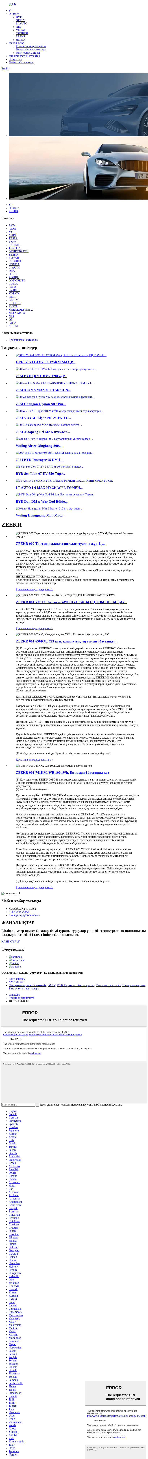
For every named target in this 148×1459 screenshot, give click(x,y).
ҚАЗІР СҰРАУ (10, 941)
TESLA (13, 238)
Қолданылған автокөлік (23, 339)
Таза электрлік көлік (108, 985)
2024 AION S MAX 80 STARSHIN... (43, 390)
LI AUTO (21, 23)
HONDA (14, 264)
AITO (12, 322)
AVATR (13, 306)
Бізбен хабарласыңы (21, 62)
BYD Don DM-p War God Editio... (42, 501)
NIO (18, 26)
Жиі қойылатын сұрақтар (24, 55)
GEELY (20, 20)
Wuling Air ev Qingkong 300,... (39, 446)
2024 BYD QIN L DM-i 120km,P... (41, 376)
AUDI (12, 235)
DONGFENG (17, 280)
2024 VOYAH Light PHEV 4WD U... (43, 418)
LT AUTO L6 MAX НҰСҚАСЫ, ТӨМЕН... (49, 488)
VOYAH (21, 29)
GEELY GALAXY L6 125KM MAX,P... (45, 362)
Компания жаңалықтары (31, 46)
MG (11, 231)
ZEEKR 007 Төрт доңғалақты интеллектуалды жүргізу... (61, 543)
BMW (12, 241)
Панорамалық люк (133, 985)
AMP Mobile (16, 982)
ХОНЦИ (14, 277)
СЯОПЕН (22, 33)
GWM (12, 286)
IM (10, 319)
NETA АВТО (17, 312)
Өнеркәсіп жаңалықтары (31, 49)
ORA (12, 270)
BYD (19, 17)
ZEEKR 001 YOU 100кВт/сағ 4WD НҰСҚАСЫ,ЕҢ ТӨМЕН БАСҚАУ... (71, 602)
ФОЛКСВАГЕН (19, 251)
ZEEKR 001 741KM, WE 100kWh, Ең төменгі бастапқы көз (62, 772)
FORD (13, 274)
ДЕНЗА (20, 39)
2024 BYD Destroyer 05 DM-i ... (39, 460)
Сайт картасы (17, 978)
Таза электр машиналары (24, 988)
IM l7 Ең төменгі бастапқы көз (75, 985)
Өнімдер (14, 13)
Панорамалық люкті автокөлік (27, 985)
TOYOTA (15, 248)
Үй (10, 10)
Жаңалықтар (16, 42)
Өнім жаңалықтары (28, 52)
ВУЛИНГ (14, 290)
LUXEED (15, 303)
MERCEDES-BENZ (21, 309)
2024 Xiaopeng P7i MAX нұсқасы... (43, 432)
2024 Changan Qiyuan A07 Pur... (41, 404)
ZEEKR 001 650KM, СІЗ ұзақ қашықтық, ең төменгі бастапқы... (66, 641)
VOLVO (14, 293)
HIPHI (12, 296)
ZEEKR (20, 36)
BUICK (13, 283)
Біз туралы (15, 59)
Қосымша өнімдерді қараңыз (34, 589)
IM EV (51, 985)
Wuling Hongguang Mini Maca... (40, 515)
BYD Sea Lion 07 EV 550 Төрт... (40, 473)
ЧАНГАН (14, 244)
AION (12, 228)
